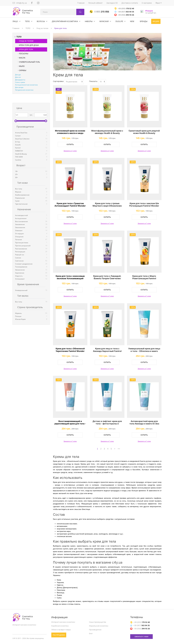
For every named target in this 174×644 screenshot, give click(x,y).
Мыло (22, 66)
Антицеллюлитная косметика (26, 85)
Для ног (18, 77)
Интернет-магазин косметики (63, 622)
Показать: (93, 81)
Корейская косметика (60, 626)
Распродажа (59, 635)
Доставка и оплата (130, 3)
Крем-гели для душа (29, 45)
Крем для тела (60, 28)
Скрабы (22, 70)
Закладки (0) (112, 3)
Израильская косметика (98, 626)
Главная (80, 3)
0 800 (101, 11)
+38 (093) (126, 8)
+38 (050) (126, 15)
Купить (70, 144)
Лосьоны (23, 54)
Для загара (19, 87)
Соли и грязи (20, 82)
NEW (132, 21)
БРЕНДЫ (143, 21)
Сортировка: (58, 81)
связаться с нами (141, 637)
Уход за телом (42, 28)
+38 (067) (126, 11)
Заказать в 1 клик (70, 151)
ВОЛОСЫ (41, 21)
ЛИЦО (15, 21)
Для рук (18, 75)
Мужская (104, 21)
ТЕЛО (27, 21)
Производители (95, 629)
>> (119, 449)
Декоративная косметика (65, 21)
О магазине (147, 3)
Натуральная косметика (24, 90)
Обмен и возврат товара (61, 629)
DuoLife (119, 21)
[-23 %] (70, 179)
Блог (91, 633)
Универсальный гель (29, 62)
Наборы (88, 21)
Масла (22, 58)
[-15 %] (107, 106)
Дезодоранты (20, 80)
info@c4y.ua (21, 3)
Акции (156, 21)
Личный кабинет (95, 3)
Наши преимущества (97, 622)
